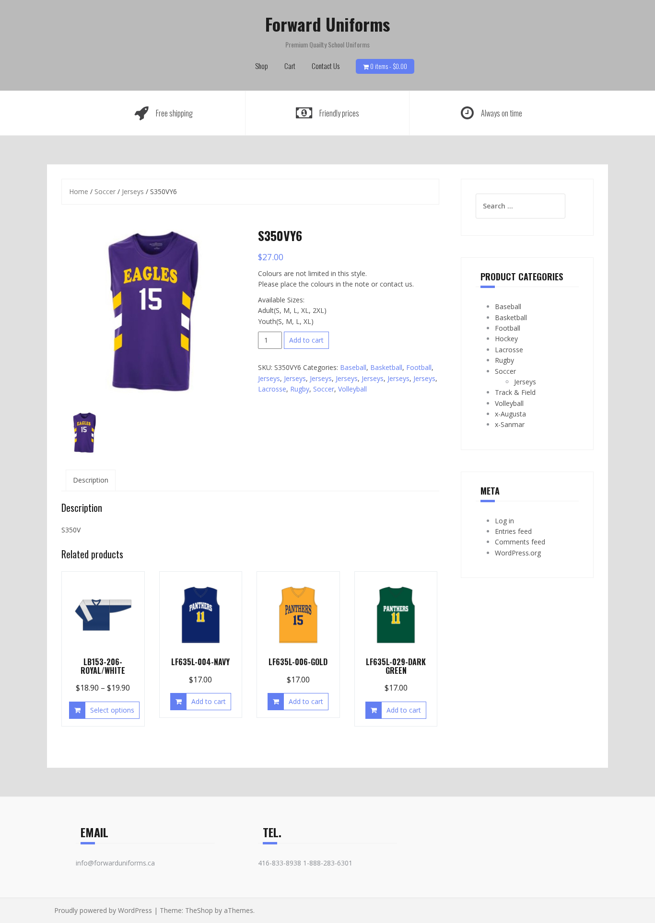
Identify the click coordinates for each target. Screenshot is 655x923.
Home (78, 191)
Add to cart (306, 340)
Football (419, 367)
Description (90, 480)
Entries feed (513, 531)
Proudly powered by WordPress (103, 910)
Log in (504, 520)
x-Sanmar (510, 424)
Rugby (299, 388)
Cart (289, 65)
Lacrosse (272, 388)
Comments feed (520, 541)
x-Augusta (510, 413)
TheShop (199, 910)
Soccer (105, 191)
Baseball (353, 367)
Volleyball (352, 388)
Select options (112, 710)
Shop (261, 65)
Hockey (506, 338)
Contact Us (325, 65)
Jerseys (133, 191)
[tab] (91, 480)
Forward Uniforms (327, 23)
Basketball (386, 367)
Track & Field (515, 392)
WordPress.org (518, 552)
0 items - (388, 66)
